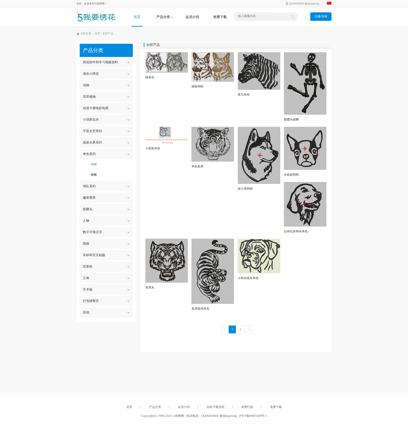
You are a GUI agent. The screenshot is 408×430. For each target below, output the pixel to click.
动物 (86, 85)
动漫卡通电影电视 (95, 108)
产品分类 (163, 17)
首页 (137, 17)
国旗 (86, 243)
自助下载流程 (215, 407)
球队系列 (89, 186)
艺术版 (87, 289)
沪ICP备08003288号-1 (253, 415)
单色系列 (89, 154)
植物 (94, 174)
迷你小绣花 (91, 73)
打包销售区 (91, 301)
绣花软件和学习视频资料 (100, 62)
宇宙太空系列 (92, 131)
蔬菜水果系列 (92, 142)
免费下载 (220, 17)
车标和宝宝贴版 (94, 255)
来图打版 (247, 407)
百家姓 (87, 266)
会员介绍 (192, 17)
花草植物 (89, 96)
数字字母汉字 (92, 232)
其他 (86, 312)
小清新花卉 (91, 119)
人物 (86, 220)
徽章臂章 (89, 197)
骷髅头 (87, 209)
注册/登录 (320, 16)
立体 (86, 278)
